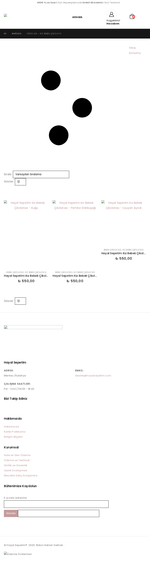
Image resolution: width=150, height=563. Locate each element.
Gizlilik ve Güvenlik (15, 465)
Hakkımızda (11, 426)
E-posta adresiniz (15, 498)
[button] (75, 17)
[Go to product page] (26, 234)
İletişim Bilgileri (13, 437)
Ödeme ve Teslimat (16, 460)
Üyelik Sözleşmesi (15, 470)
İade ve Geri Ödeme (17, 455)
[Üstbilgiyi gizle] (12, 17)
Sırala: (8, 174)
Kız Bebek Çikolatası (35, 272)
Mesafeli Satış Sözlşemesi (21, 475)
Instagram (7, 407)
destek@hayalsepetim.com (93, 375)
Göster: (9, 181)
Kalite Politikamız (15, 432)
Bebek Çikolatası (15, 272)
